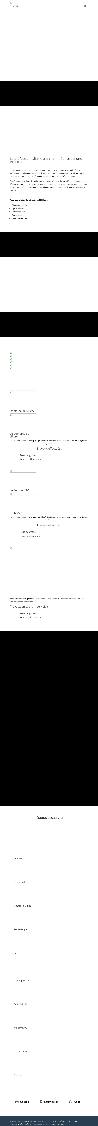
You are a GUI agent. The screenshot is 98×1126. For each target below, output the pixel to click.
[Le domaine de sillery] (23, 415)
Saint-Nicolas (21, 1004)
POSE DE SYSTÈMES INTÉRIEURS (31, 275)
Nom (12, 707)
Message (13, 732)
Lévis (16, 953)
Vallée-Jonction (22, 980)
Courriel (13, 720)
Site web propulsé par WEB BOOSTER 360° (49, 1124)
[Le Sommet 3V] (23, 472)
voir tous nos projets (49, 644)
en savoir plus (49, 298)
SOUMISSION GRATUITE (27, 67)
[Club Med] (23, 495)
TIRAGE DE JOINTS (24, 282)
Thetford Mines (22, 905)
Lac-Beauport (21, 1051)
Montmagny (20, 1027)
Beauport (19, 1075)
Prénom (13, 713)
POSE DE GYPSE (22, 268)
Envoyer (14, 744)
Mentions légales (59, 1121)
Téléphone (14, 726)
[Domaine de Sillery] (23, 392)
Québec (18, 858)
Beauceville (20, 882)
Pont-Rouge (20, 929)
